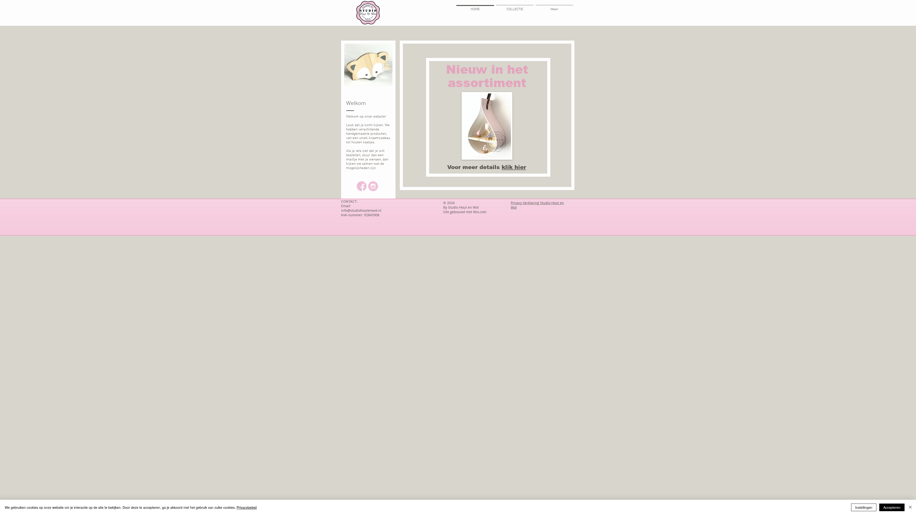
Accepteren (891, 507)
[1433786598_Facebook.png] (362, 186)
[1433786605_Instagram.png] (373, 186)
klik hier (514, 167)
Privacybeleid (247, 507)
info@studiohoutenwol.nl (361, 210)
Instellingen (863, 507)
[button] (368, 50)
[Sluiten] (910, 507)
